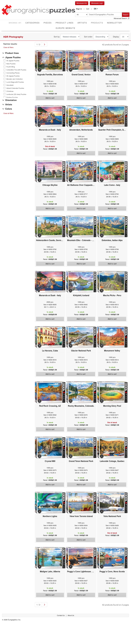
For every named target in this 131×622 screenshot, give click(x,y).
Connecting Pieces (13, 73)
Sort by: (57, 36)
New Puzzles (10, 64)
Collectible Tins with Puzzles (16, 70)
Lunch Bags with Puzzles (15, 82)
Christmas (9, 91)
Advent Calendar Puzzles (15, 88)
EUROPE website (65, 28)
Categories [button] (32, 22)
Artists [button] (82, 22)
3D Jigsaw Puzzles (13, 76)
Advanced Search (120, 18)
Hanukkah (10, 85)
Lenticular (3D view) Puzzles (16, 94)
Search (125, 14)
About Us (71, 615)
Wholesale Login (97, 3)
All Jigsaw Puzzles (12, 61)
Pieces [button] (48, 22)
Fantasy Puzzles (12, 97)
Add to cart (50, 98)
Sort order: (88, 36)
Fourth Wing (10, 67)
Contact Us (61, 615)
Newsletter (114, 22)
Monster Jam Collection (14, 79)
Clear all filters (8, 47)
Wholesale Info (82, 3)
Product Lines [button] (64, 22)
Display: (116, 36)
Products (98, 22)
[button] (80, 9)
